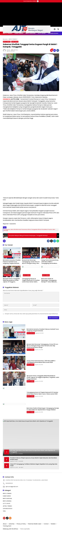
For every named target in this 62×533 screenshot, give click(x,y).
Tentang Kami (7, 526)
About (5, 524)
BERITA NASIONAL (8, 256)
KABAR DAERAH (15, 41)
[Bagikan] (57, 50)
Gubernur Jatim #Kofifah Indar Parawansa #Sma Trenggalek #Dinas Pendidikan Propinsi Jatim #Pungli (29, 230)
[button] (55, 29)
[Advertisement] (31, 132)
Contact (46, 524)
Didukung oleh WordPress (10, 529)
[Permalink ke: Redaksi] (5, 50)
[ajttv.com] (26, 29)
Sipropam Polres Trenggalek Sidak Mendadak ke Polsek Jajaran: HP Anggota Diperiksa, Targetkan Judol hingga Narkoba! (11, 280)
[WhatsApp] (57, 241)
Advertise (11, 524)
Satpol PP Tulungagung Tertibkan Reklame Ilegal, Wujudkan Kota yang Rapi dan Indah (33, 464)
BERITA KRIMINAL (7, 501)
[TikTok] (7, 518)
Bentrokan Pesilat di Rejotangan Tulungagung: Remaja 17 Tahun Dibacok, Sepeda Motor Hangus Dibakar (49, 280)
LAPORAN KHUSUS (7, 508)
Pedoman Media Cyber (34, 524)
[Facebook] (48, 241)
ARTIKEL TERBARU (7, 506)
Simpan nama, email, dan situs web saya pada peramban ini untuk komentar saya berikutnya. (31, 314)
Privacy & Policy (21, 524)
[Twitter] (51, 241)
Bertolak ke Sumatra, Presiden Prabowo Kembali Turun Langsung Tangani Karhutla (12, 261)
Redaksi (53, 524)
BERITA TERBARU (6, 41)
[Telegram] (54, 241)
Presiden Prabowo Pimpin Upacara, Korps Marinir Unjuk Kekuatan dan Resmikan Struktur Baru (33, 458)
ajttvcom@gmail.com (12, 486)
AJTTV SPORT (6, 503)
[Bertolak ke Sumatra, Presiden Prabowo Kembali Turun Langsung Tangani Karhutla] (12, 253)
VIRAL (4, 511)
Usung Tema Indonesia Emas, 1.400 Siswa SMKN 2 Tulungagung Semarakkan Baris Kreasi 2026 (50, 261)
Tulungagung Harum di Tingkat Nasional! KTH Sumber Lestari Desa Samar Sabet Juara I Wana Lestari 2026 (31, 280)
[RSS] (10, 518)
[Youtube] (4, 518)
